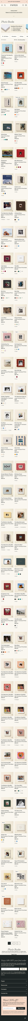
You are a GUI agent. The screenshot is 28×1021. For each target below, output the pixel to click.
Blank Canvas (18, 909)
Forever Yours (4, 448)
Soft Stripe (17, 109)
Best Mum (17, 645)
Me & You (3, 291)
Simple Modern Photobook (7, 474)
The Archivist (4, 239)
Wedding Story (18, 835)
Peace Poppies (5, 931)
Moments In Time (19, 569)
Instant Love (18, 187)
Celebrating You (5, 344)
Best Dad (17, 291)
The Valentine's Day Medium (8, 213)
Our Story (3, 423)
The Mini (17, 266)
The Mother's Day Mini (6, 522)
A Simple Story (18, 213)
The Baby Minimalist (20, 522)
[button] (25, 998)
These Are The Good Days (7, 55)
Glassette (3, 57)
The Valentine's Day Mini (7, 545)
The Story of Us (18, 811)
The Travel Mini (18, 785)
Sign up (23, 969)
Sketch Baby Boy (19, 498)
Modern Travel (18, 134)
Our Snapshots (18, 344)
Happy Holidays (5, 811)
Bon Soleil (3, 909)
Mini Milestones (19, 161)
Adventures (4, 134)
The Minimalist (18, 83)
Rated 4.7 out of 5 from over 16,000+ (14, 12)
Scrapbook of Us (5, 594)
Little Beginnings (5, 861)
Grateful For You (18, 931)
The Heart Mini (4, 619)
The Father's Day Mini (6, 569)
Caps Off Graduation (19, 861)
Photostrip (3, 109)
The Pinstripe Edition (6, 498)
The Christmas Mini (6, 763)
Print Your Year (18, 423)
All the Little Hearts (19, 55)
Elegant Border (18, 318)
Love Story (3, 318)
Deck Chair (17, 448)
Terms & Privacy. (6, 1013)
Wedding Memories (19, 239)
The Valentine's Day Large (21, 397)
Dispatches (4, 161)
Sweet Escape (4, 83)
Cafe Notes (4, 266)
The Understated (5, 645)
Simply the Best (18, 545)
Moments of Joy (18, 884)
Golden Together (5, 397)
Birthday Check (18, 474)
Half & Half (3, 187)
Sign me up (20, 1008)
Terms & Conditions (18, 972)
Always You (4, 835)
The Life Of (4, 884)
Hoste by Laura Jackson (6, 933)
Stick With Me (18, 370)
